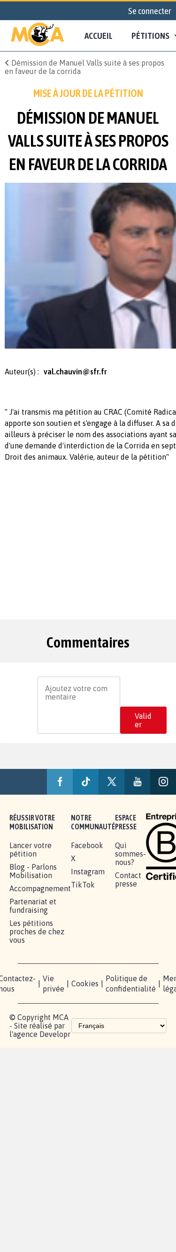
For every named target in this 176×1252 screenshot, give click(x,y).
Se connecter (149, 11)
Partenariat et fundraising (32, 905)
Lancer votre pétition (30, 849)
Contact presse (128, 879)
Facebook (87, 845)
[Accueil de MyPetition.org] (37, 35)
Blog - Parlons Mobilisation (33, 871)
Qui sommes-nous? (130, 853)
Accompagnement (40, 888)
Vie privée (53, 983)
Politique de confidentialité (131, 983)
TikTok (83, 884)
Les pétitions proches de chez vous (36, 931)
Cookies (85, 983)
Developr (54, 1034)
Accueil (98, 35)
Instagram (88, 871)
